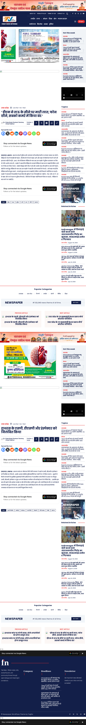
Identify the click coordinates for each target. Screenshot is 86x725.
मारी (22, 202)
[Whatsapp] (34, 133)
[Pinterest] (21, 133)
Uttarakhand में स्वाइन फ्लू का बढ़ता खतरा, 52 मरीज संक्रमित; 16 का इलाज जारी (72, 40)
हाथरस (36, 202)
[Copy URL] (57, 123)
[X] (78, 13)
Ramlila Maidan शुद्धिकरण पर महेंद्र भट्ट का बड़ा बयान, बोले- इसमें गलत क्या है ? (73, 77)
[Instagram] (75, 13)
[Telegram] (46, 123)
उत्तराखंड (65, 36)
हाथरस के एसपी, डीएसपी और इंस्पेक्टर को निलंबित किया (21, 323)
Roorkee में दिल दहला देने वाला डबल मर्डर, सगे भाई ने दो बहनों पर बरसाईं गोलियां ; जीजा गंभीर (73, 68)
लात (26, 202)
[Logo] (5, 662)
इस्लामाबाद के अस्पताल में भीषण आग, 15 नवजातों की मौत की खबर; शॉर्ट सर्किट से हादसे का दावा (73, 59)
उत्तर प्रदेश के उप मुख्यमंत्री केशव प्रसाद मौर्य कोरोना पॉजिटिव (64, 323)
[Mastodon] (25, 133)
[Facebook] (72, 13)
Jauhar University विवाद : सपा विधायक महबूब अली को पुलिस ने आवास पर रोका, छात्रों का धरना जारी (72, 267)
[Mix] (29, 133)
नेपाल (64, 45)
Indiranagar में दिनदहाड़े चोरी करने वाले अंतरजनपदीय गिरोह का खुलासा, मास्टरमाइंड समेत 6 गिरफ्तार (73, 234)
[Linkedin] (16, 133)
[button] (67, 13)
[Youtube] (83, 13)
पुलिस (17, 202)
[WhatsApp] (81, 13)
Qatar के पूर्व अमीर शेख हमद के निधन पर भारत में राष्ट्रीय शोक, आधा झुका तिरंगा (72, 277)
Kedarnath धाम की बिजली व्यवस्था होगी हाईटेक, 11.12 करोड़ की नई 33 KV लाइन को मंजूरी (72, 178)
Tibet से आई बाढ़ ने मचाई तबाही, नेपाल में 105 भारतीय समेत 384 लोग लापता (72, 49)
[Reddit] (12, 133)
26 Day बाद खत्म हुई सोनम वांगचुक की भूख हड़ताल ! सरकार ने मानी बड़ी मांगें (72, 258)
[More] (38, 133)
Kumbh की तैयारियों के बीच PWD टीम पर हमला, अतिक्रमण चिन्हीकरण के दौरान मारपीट (72, 169)
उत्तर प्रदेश (5, 108)
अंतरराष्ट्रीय (66, 54)
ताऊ (13, 202)
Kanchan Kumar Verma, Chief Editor (14, 123)
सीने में (31, 202)
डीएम (9, 202)
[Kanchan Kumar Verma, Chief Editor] (2, 123)
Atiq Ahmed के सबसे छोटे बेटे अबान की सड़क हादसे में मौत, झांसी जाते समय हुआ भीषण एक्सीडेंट (73, 248)
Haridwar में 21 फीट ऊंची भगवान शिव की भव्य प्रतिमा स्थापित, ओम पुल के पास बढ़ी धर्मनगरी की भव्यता (72, 160)
